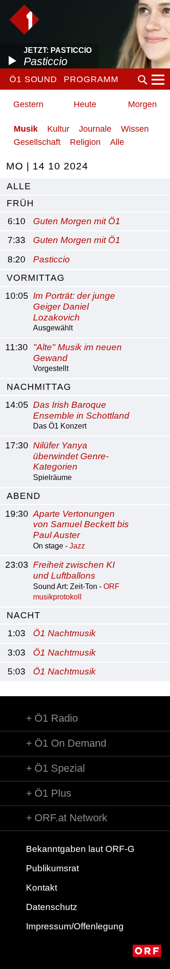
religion (85, 142)
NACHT (24, 615)
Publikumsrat (52, 868)
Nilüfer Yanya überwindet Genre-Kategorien (71, 456)
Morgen (142, 104)
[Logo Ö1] (24, 19)
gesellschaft (37, 142)
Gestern (28, 104)
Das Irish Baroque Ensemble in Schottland (81, 410)
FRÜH (20, 203)
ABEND (24, 496)
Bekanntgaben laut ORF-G (80, 849)
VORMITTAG (36, 278)
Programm (91, 79)
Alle (117, 142)
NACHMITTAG (39, 387)
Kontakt (41, 888)
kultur (58, 129)
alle (19, 186)
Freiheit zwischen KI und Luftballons (74, 570)
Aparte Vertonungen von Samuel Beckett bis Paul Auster (81, 524)
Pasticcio (51, 259)
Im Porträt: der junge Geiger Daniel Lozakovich (74, 306)
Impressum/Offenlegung (75, 926)
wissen (135, 129)
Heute (85, 104)
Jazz (77, 546)
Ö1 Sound (33, 79)
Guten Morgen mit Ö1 (76, 221)
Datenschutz (51, 907)
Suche (142, 79)
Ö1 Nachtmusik (64, 633)
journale (95, 129)
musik (26, 129)
